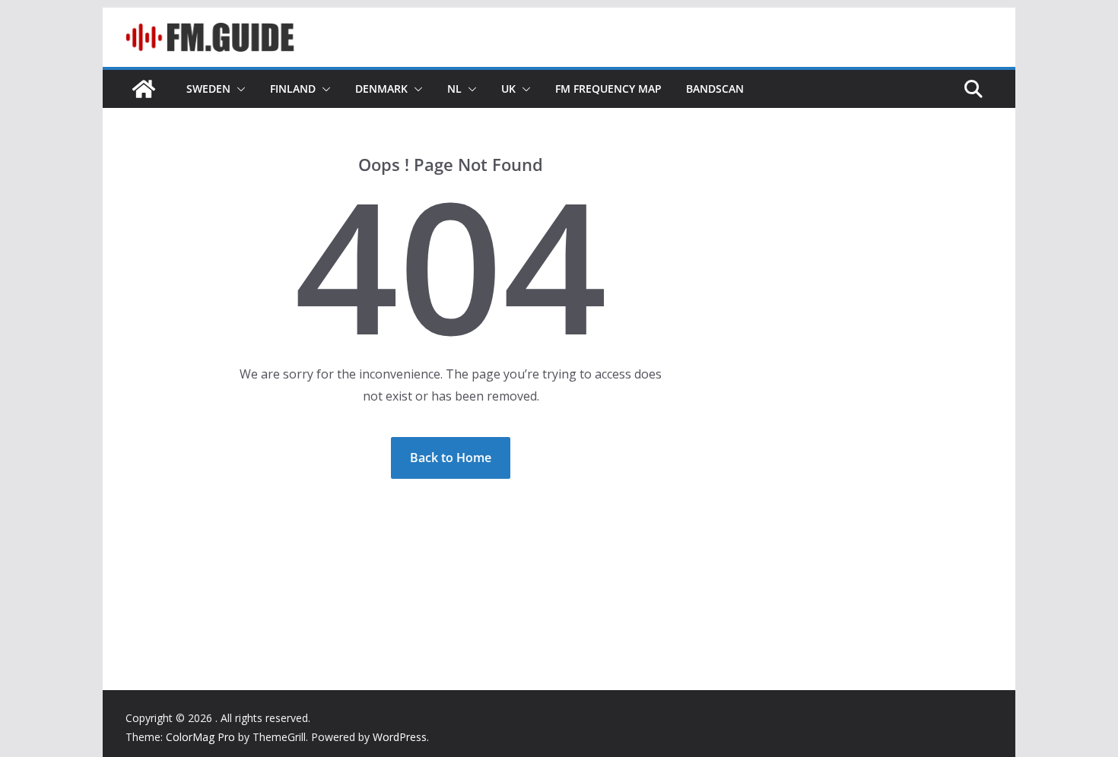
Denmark (381, 88)
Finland (293, 88)
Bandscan (715, 88)
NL (454, 88)
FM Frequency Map (608, 88)
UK (508, 88)
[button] (238, 89)
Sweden (208, 88)
